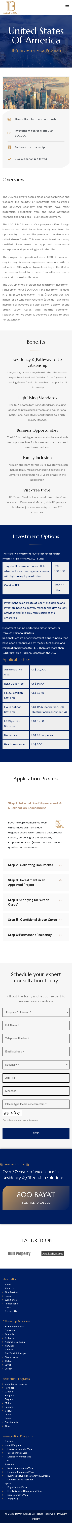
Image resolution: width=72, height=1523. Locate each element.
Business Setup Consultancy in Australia (29, 1476)
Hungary (9, 1395)
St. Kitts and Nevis (14, 1327)
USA (7, 1460)
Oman (8, 1426)
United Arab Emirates (16, 1384)
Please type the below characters (26, 1104)
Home (8, 1284)
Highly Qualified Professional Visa (25, 1491)
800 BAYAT (36, 1194)
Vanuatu (9, 1346)
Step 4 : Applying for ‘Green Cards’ (28, 902)
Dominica (10, 1330)
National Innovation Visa (20, 1468)
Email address (14, 1051)
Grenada (9, 1334)
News (8, 1307)
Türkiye (8, 1361)
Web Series (11, 1300)
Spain (8, 1483)
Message (10, 1091)
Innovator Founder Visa (20, 1449)
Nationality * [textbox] (12, 1064)
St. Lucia (9, 1338)
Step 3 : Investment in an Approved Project (26, 882)
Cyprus (9, 1411)
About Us (10, 1288)
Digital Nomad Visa (17, 1487)
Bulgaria (9, 1399)
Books (8, 1296)
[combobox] (36, 1064)
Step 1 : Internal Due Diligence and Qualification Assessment (33, 805)
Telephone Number (17, 1038)
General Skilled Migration (20, 1480)
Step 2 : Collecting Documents (30, 865)
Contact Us (11, 1311)
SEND (36, 1133)
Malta (8, 1403)
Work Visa (13, 1499)
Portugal (9, 1388)
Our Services (12, 1292)
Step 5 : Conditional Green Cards (32, 920)
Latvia (8, 1415)
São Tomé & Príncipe (15, 1353)
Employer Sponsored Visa (21, 1472)
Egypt (8, 1365)
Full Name (12, 1025)
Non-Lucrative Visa (18, 1495)
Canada (9, 1441)
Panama (9, 1407)
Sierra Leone (11, 1357)
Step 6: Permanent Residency (30, 935)
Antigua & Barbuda (15, 1342)
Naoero (9, 1350)
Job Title (10, 1077)
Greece (9, 1392)
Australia (9, 1464)
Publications (11, 1304)
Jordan (8, 1369)
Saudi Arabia (11, 1422)
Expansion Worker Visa (19, 1457)
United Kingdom (13, 1445)
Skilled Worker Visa (17, 1453)
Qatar (8, 1418)
